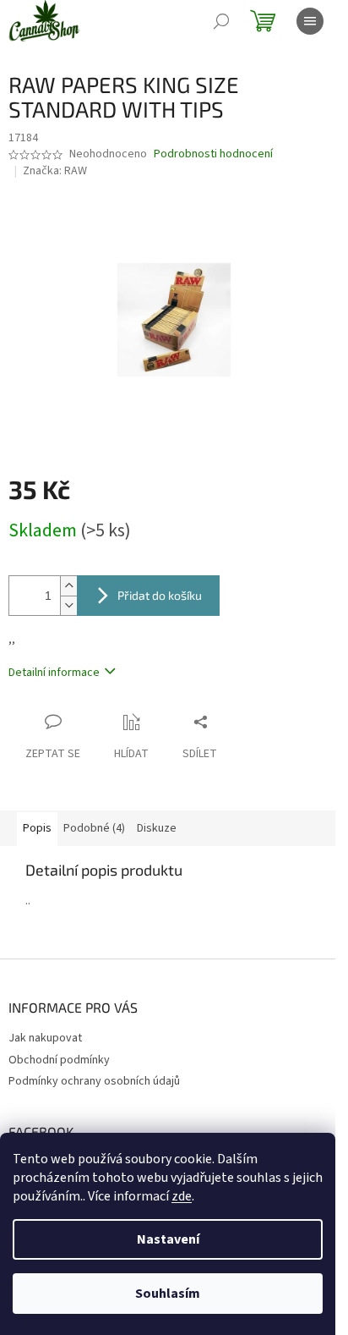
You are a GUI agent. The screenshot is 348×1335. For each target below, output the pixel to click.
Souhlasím (167, 1293)
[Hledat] (221, 21)
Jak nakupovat (45, 1038)
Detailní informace (54, 672)
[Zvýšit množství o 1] (68, 586)
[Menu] (310, 21)
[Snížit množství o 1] (68, 605)
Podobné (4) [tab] (94, 828)
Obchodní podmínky (59, 1060)
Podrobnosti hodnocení (213, 154)
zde (181, 1196)
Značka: (55, 170)
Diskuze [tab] (157, 828)
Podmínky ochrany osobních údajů (94, 1081)
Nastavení (168, 1239)
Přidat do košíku (159, 595)
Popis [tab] (37, 828)
